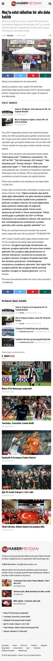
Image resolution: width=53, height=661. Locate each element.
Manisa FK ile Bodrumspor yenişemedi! (17, 388)
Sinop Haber (18, 648)
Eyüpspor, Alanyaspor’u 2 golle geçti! (15, 631)
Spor (6, 383)
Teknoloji (37, 648)
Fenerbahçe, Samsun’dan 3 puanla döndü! (18, 423)
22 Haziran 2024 (20, 604)
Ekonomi (24, 645)
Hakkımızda (22, 650)
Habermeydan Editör (26, 332)
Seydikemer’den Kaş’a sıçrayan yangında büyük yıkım (32, 339)
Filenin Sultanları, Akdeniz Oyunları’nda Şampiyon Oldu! (23, 526)
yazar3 (10, 35)
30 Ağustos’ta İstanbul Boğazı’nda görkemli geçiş (32, 328)
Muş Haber (6, 648)
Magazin (44, 645)
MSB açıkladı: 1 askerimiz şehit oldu (27, 601)
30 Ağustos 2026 (21, 114)
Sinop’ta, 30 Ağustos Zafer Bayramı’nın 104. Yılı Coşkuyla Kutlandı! (33, 110)
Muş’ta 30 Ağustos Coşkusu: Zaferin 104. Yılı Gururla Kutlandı (31, 120)
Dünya (15, 645)
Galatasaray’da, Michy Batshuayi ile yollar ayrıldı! (32, 591)
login (9, 352)
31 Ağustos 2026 (8, 392)
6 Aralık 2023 (21, 35)
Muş (4, 132)
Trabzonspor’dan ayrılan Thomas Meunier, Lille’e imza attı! (31, 581)
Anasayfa (5, 645)
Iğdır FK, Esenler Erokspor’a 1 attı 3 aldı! (17, 492)
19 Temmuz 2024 (20, 586)
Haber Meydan (12, 655)
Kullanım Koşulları (8, 650)
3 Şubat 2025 (19, 594)
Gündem (34, 645)
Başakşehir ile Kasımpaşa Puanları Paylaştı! (19, 457)
